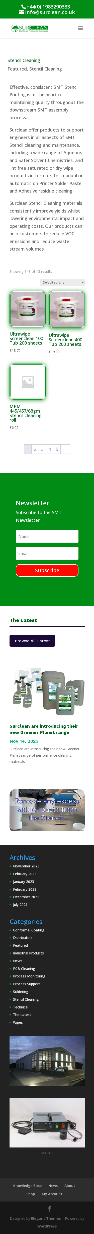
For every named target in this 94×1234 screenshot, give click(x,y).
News (17, 960)
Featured (17, 69)
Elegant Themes (46, 1218)
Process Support (26, 983)
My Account (52, 1193)
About (69, 1185)
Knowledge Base (27, 1185)
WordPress (47, 1226)
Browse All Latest (32, 640)
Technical (20, 1007)
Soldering (20, 991)
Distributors (23, 937)
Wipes (18, 1022)
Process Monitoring (29, 976)
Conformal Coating (28, 930)
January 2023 (23, 881)
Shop (30, 1193)
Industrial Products (28, 953)
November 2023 (26, 866)
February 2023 (24, 873)
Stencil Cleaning (45, 69)
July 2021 (20, 904)
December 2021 (26, 896)
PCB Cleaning (24, 968)
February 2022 (24, 889)
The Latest (22, 1014)
